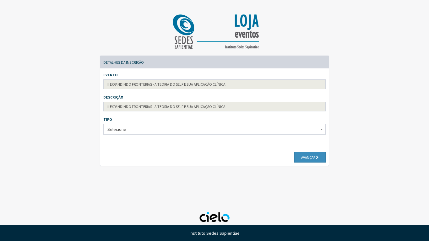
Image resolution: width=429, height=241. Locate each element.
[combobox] (214, 129)
